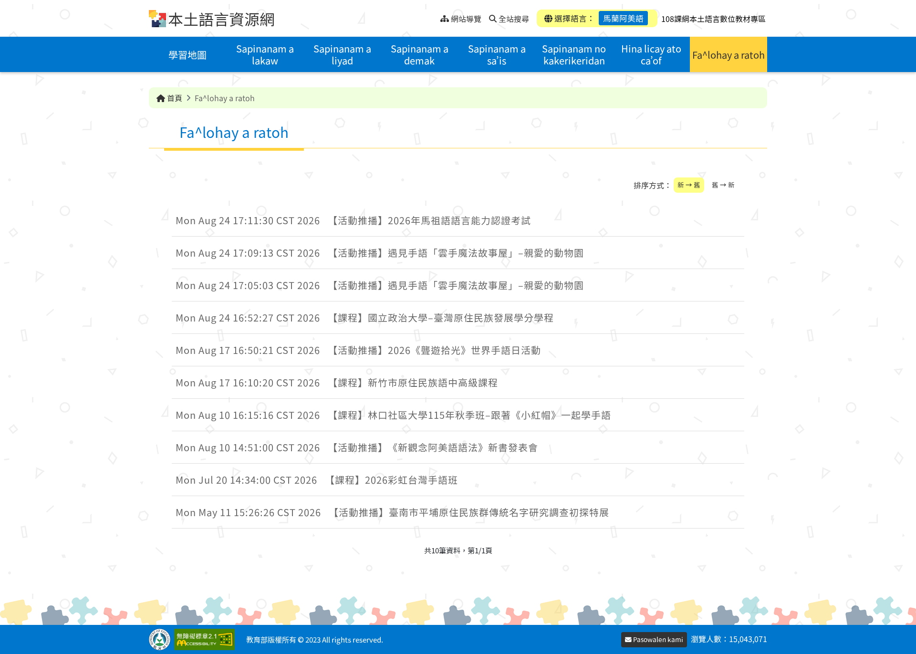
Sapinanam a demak (419, 54)
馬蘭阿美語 (623, 18)
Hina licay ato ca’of (651, 54)
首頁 (173, 98)
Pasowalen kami (657, 639)
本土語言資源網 (221, 19)
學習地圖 (187, 55)
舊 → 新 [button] (723, 184)
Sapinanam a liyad (342, 54)
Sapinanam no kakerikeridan (574, 54)
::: (433, 16)
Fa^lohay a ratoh (728, 55)
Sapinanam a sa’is (497, 54)
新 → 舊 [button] (688, 184)
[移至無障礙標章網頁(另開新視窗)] (206, 639)
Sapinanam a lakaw (265, 54)
